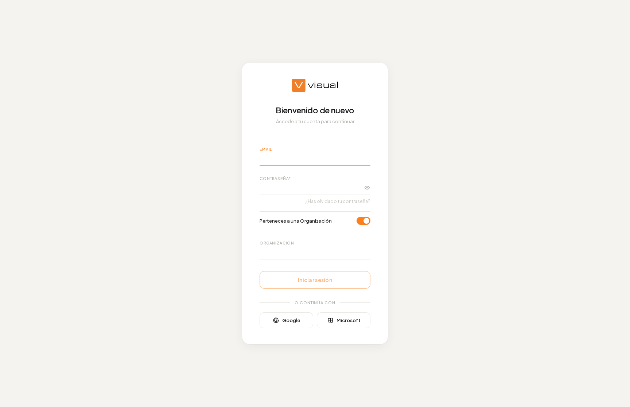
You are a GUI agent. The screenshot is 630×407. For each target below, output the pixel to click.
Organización (277, 242)
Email (266, 149)
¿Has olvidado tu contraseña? (338, 201)
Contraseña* (275, 178)
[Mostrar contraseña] (367, 187)
